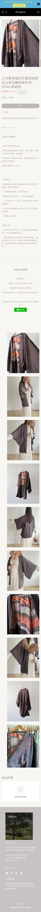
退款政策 (21, 907)
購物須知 (28, 907)
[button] (2, 12)
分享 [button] (6, 112)
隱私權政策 (13, 907)
